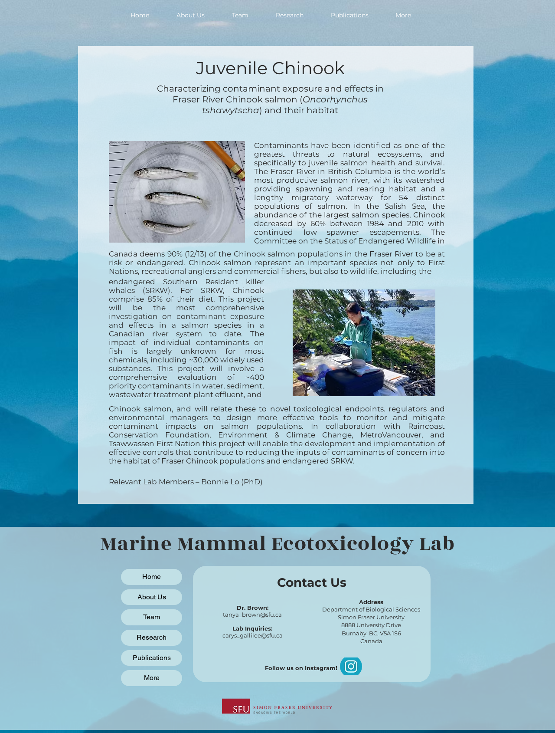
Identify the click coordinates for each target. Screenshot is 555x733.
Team (151, 617)
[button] (403, 15)
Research (151, 637)
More (152, 678)
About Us (151, 597)
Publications (152, 658)
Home (151, 576)
